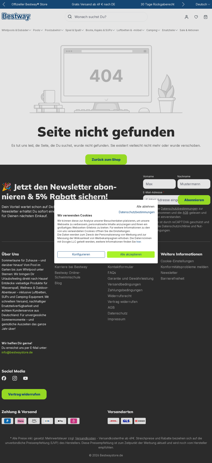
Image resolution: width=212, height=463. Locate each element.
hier (138, 241)
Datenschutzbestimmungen (137, 212)
